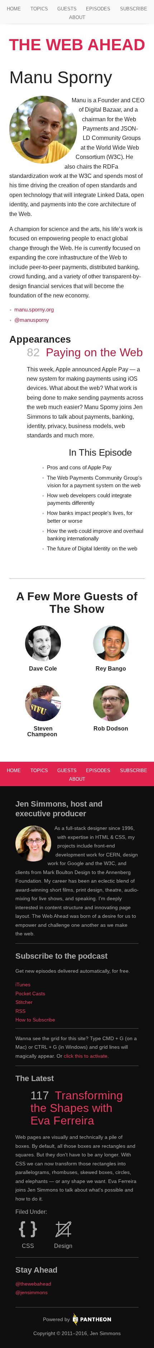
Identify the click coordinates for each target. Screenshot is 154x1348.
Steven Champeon (43, 731)
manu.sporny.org (34, 310)
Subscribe (133, 8)
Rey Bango (111, 669)
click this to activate (85, 1056)
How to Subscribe (35, 1020)
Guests (67, 8)
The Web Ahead (77, 45)
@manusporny (31, 320)
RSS (20, 1011)
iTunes (22, 984)
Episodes (98, 8)
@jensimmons (31, 1292)
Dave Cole (43, 669)
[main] (77, 405)
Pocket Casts (30, 993)
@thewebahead (33, 1284)
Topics (39, 8)
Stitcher (24, 1002)
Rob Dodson (110, 728)
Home (14, 8)
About (77, 17)
